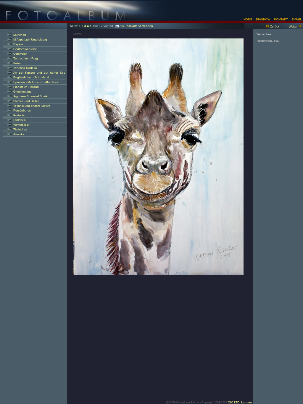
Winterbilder (21, 124)
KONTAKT (281, 19)
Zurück (274, 26)
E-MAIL (297, 19)
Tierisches (20, 129)
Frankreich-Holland (26, 86)
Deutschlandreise (25, 49)
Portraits (19, 115)
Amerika (18, 134)
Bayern (18, 44)
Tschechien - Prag (25, 58)
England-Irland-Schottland (31, 77)
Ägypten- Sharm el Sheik (30, 96)
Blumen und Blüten (26, 101)
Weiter (293, 26)
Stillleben (19, 120)
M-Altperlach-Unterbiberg (30, 39)
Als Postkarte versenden (136, 26)
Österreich (20, 53)
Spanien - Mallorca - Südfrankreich (36, 82)
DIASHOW (262, 19)
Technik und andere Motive (31, 105)
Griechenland (22, 91)
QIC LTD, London (240, 402)
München (19, 34)
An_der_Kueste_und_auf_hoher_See (39, 72)
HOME (248, 19)
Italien (17, 63)
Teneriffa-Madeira (25, 68)
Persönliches (22, 110)
